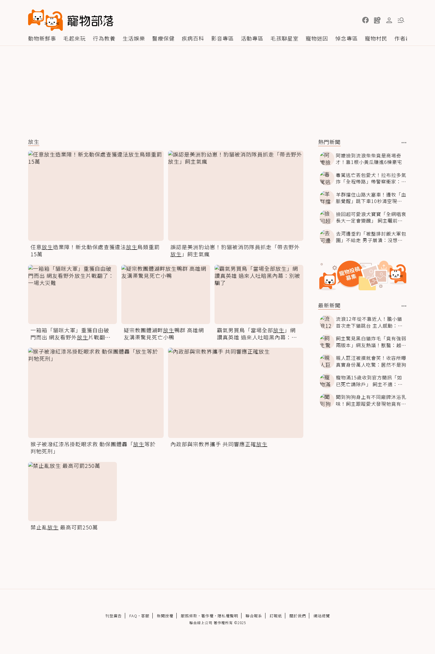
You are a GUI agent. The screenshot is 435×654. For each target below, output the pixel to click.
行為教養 (104, 38)
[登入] (389, 20)
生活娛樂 (134, 38)
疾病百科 (193, 38)
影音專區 (222, 38)
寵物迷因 (317, 38)
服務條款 (189, 615)
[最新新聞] (404, 306)
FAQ (133, 615)
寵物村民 (376, 38)
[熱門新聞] (404, 142)
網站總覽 (321, 615)
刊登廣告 (113, 615)
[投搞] (377, 20)
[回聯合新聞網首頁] (45, 20)
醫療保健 (163, 38)
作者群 (402, 38)
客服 (145, 615)
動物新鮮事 (42, 38)
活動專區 (252, 38)
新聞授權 (165, 615)
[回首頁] (70, 20)
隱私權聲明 (228, 615)
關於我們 (297, 615)
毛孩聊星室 (284, 38)
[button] (365, 20)
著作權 (207, 615)
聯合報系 (254, 615)
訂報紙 (276, 615)
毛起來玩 (74, 38)
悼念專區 (346, 38)
